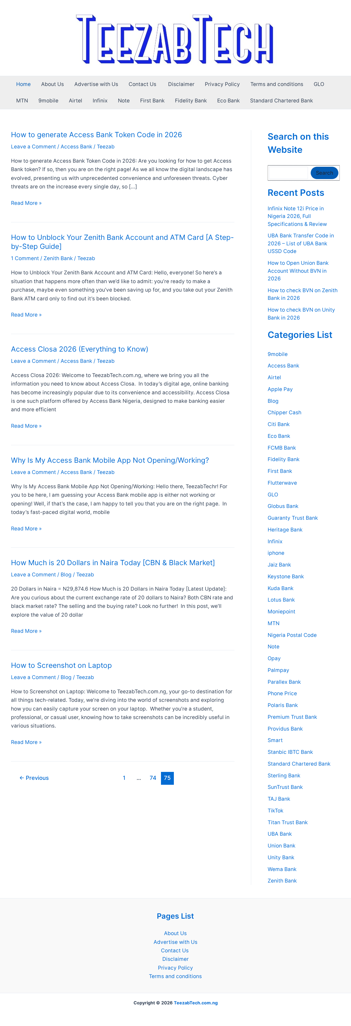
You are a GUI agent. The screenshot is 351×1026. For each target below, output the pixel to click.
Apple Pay (280, 389)
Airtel (75, 100)
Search (324, 173)
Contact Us (143, 84)
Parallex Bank (284, 682)
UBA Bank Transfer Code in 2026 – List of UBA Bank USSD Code (301, 244)
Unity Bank (281, 857)
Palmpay (278, 670)
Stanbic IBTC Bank (290, 752)
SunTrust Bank (285, 787)
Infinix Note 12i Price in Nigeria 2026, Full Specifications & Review (297, 216)
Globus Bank (283, 506)
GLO (319, 84)
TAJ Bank (279, 799)
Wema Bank (282, 869)
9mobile (48, 100)
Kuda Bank (280, 588)
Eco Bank (228, 100)
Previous (34, 777)
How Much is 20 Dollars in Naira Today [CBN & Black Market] (113, 562)
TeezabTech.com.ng (196, 1002)
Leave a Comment (33, 146)
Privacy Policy (222, 84)
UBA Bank (280, 834)
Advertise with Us (96, 84)
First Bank (152, 100)
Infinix (100, 100)
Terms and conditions (276, 84)
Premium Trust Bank (292, 717)
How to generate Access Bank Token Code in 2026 (96, 134)
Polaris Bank (283, 705)
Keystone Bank (286, 576)
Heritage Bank (285, 530)
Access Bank (76, 146)
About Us (52, 84)
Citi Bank (279, 424)
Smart (275, 740)
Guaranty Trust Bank (293, 518)
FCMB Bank (282, 448)
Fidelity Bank (191, 100)
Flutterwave (282, 483)
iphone (276, 553)
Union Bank (281, 846)
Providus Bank (285, 729)
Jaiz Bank (279, 565)
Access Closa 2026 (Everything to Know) (79, 349)
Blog (66, 574)
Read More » (26, 203)
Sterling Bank (284, 775)
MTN (22, 100)
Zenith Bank (58, 258)
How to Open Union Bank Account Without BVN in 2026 (298, 271)
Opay (274, 659)
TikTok (275, 810)
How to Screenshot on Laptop (61, 665)
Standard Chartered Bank (281, 100)
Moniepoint (281, 612)
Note (124, 100)
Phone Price (282, 694)
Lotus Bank (281, 600)
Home (23, 84)
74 (153, 777)
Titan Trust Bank (288, 822)
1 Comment (25, 258)
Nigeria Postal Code (292, 635)
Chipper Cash (284, 413)
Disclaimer (181, 84)
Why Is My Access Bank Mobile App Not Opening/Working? (110, 460)
